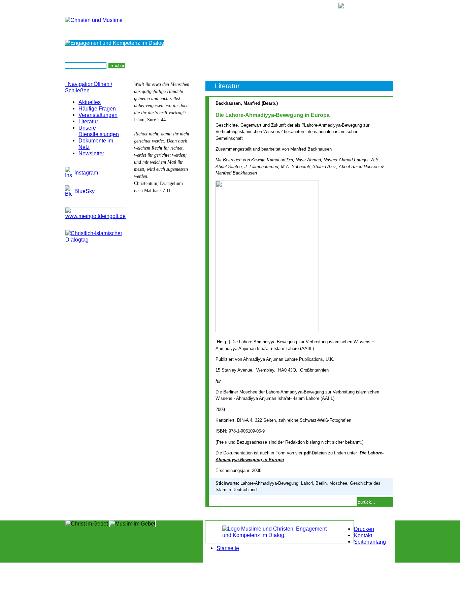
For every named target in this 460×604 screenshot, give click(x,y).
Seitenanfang (370, 542)
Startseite (385, 65)
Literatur (88, 121)
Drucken (364, 529)
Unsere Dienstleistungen (98, 131)
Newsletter (91, 153)
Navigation (88, 87)
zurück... (366, 502)
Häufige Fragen (97, 108)
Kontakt (306, 65)
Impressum (330, 65)
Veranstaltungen (98, 115)
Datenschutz (358, 65)
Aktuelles (89, 102)
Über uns (284, 65)
